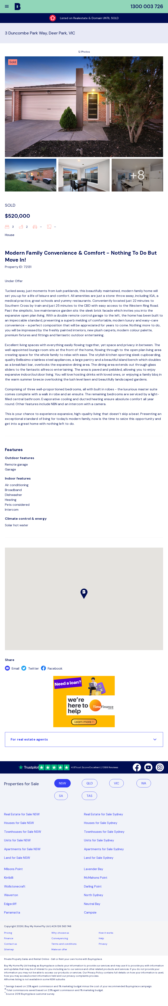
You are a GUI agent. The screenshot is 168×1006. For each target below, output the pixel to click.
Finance (8, 938)
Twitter (33, 668)
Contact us (10, 944)
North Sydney (93, 895)
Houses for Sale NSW (19, 823)
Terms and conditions (64, 944)
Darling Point (93, 886)
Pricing (8, 932)
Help (101, 938)
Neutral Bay (92, 904)
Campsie (90, 912)
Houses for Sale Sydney (100, 823)
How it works (106, 932)
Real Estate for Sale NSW (22, 814)
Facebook (54, 668)
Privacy (103, 944)
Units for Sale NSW (17, 840)
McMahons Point (95, 878)
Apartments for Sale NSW (22, 849)
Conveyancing (59, 938)
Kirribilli (8, 878)
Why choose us (60, 932)
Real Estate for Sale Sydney (103, 814)
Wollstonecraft (14, 886)
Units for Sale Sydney (99, 840)
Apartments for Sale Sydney (104, 849)
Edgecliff (10, 904)
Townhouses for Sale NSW (22, 832)
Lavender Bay (93, 869)
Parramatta (12, 912)
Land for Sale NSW (17, 858)
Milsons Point (13, 869)
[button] (9, 6)
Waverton (11, 895)
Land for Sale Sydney (98, 858)
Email (15, 668)
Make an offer (59, 949)
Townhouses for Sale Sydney (104, 832)
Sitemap (9, 949)
